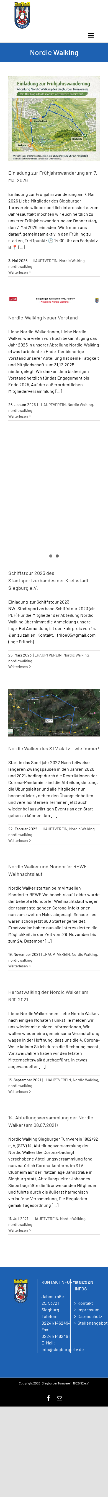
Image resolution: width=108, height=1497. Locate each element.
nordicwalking (20, 266)
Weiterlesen (18, 272)
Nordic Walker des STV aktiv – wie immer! (53, 748)
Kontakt (85, 1303)
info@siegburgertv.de (63, 1349)
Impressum (87, 1309)
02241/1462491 (56, 1336)
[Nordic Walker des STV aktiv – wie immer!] (54, 713)
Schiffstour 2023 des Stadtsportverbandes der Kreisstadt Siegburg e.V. (48, 580)
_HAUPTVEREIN (44, 260)
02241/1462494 (56, 1322)
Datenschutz (87, 1316)
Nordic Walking (71, 260)
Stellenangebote (87, 1322)
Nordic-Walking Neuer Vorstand (43, 317)
